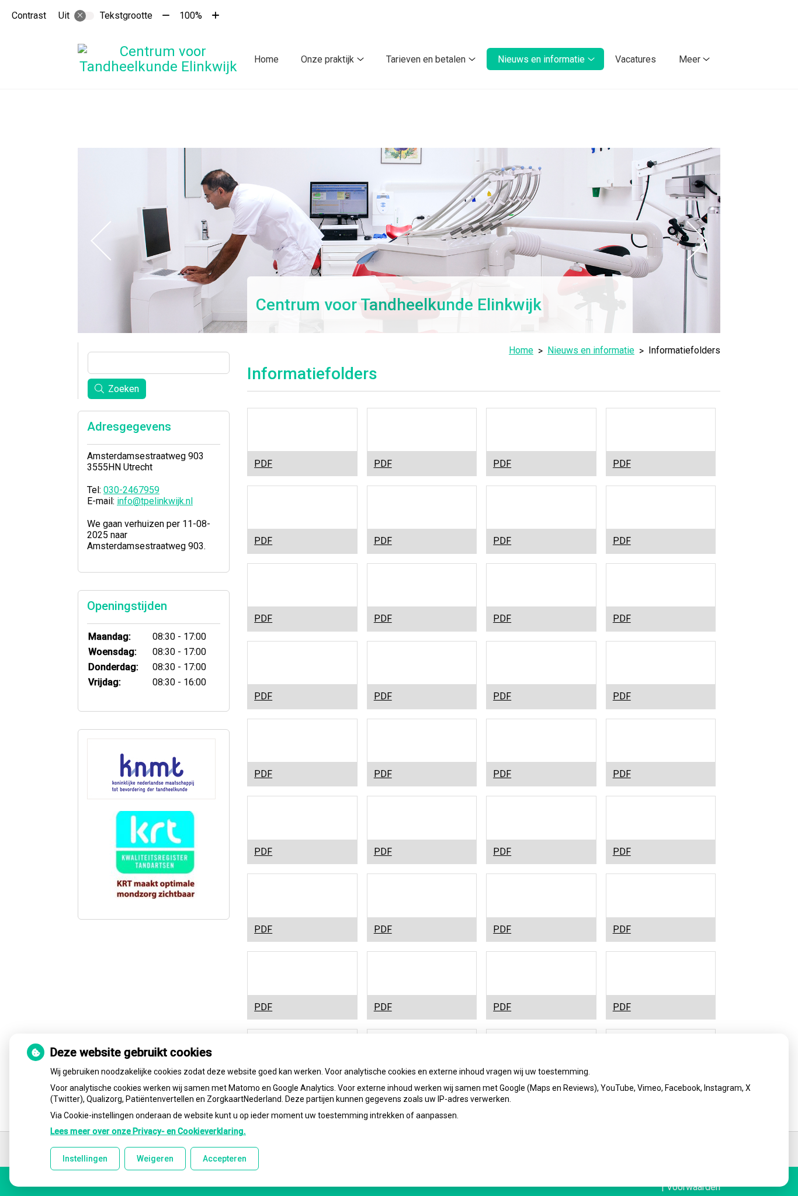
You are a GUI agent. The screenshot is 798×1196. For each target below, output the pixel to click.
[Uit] (84, 16)
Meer (689, 59)
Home (266, 59)
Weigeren (155, 1158)
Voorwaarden (693, 1186)
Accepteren (225, 1158)
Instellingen (85, 1158)
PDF (263, 463)
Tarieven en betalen (426, 59)
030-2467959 (131, 489)
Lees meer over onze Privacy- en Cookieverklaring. (148, 1131)
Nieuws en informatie (541, 59)
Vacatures (635, 59)
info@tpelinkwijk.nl (155, 501)
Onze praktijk (327, 59)
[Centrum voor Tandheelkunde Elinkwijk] (158, 59)
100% (190, 15)
